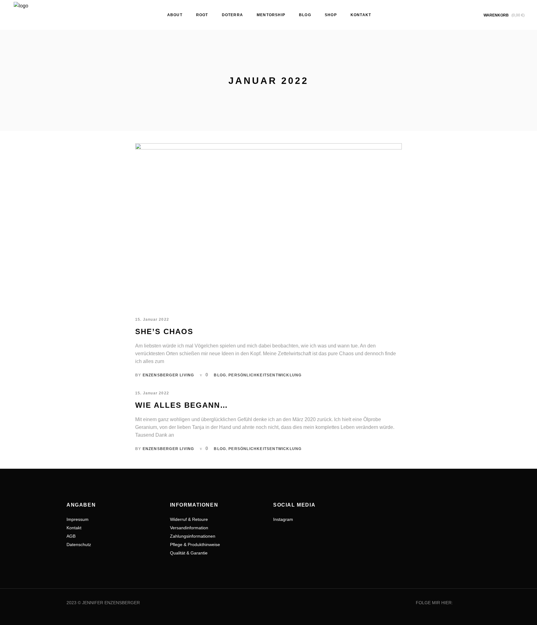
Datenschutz (79, 544)
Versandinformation (189, 527)
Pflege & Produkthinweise (195, 544)
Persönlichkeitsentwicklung (264, 375)
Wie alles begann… (181, 405)
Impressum (78, 519)
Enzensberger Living (168, 375)
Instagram (283, 519)
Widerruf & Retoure (189, 519)
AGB (71, 536)
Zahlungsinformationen (192, 536)
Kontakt (74, 527)
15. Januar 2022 (152, 319)
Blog (220, 375)
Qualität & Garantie (189, 552)
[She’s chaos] (268, 224)
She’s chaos (164, 331)
